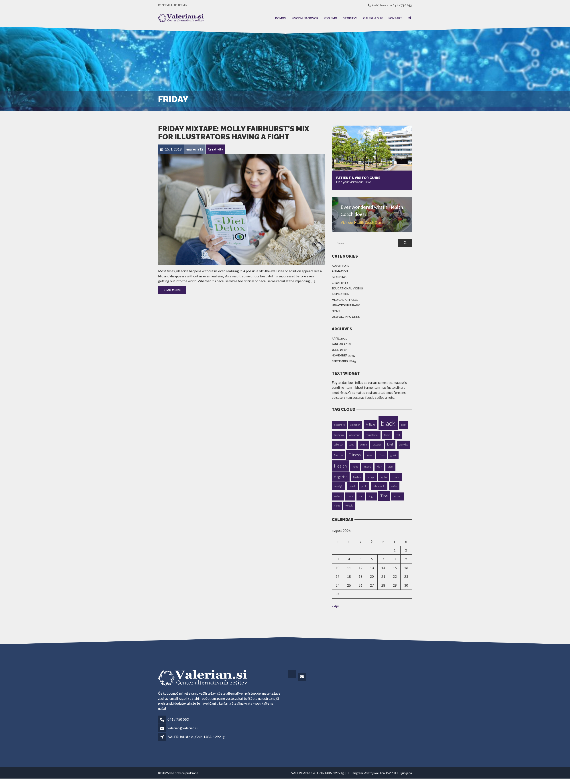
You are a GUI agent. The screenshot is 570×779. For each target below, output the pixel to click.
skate (350, 496)
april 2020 (339, 338)
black (388, 423)
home (355, 466)
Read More (172, 290)
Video (337, 505)
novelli (352, 486)
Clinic (387, 434)
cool (398, 434)
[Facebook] (292, 677)
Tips (384, 496)
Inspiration (340, 294)
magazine (340, 477)
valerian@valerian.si (182, 728)
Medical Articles (345, 299)
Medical (357, 477)
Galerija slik (373, 18)
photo (364, 486)
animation (355, 424)
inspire (367, 466)
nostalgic (338, 486)
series (394, 486)
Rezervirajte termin (172, 5)
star (361, 496)
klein (379, 466)
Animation (340, 271)
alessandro (339, 424)
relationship (379, 486)
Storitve (350, 18)
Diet (390, 444)
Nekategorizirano (346, 305)
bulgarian (339, 434)
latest (390, 466)
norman (396, 477)
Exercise (338, 455)
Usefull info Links (346, 316)
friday (382, 455)
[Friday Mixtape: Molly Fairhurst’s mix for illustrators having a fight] (241, 209)
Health (340, 465)
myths (384, 477)
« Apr (335, 606)
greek (393, 455)
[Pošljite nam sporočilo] (302, 677)
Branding (339, 277)
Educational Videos (347, 288)
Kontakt (395, 18)
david (351, 444)
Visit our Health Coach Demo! (363, 222)
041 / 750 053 (178, 719)
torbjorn (397, 496)
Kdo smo (330, 18)
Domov (280, 18)
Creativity (340, 282)
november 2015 (343, 355)
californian (354, 434)
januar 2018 (341, 344)
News (336, 311)
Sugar (371, 496)
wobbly (349, 505)
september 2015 (344, 361)
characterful (372, 434)
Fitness (354, 454)
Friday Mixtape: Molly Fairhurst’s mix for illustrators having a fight (233, 132)
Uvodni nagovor (305, 18)
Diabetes (377, 444)
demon (363, 444)
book (403, 424)
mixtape (371, 477)
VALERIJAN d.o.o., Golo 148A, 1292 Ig (196, 737)
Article (370, 424)
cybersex (338, 444)
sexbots (338, 496)
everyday (403, 444)
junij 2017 (339, 350)
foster (369, 455)
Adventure (340, 265)
